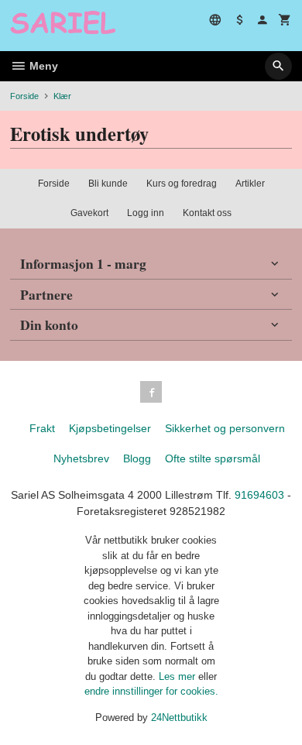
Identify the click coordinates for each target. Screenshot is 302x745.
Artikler (250, 183)
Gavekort (89, 213)
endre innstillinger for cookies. (151, 691)
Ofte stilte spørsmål (212, 458)
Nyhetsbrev (81, 458)
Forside (24, 96)
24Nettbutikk (179, 717)
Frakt (42, 428)
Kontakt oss (207, 213)
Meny (42, 66)
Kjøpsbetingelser (110, 428)
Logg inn (145, 213)
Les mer (178, 676)
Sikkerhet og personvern (225, 428)
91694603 (259, 495)
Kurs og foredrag (181, 183)
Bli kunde (108, 183)
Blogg (137, 458)
